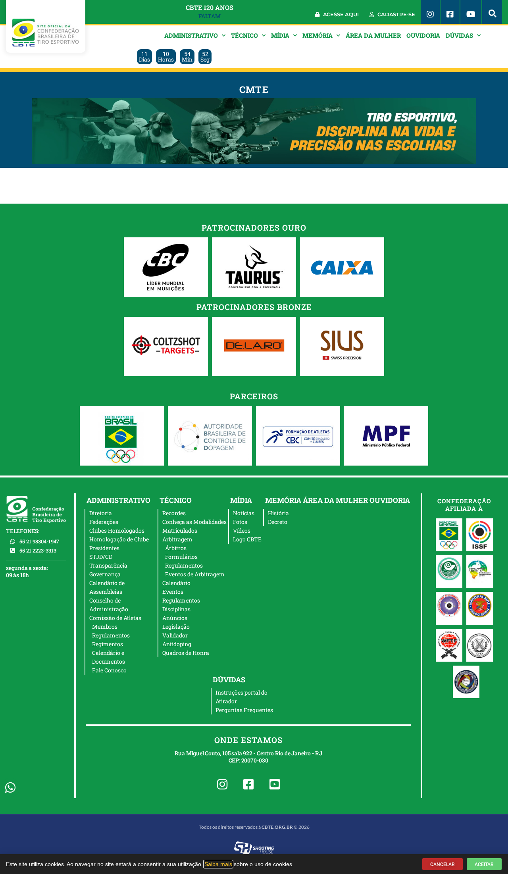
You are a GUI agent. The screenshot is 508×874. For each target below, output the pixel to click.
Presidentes (104, 548)
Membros (104, 626)
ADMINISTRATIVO (191, 35)
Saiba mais (218, 864)
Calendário (176, 583)
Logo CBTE (247, 539)
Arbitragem (177, 539)
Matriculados (179, 530)
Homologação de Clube (119, 539)
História (278, 513)
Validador (175, 635)
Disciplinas (176, 609)
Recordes (174, 513)
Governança (105, 574)
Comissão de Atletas (115, 618)
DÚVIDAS (459, 35)
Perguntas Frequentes (244, 710)
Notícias (243, 513)
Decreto (277, 522)
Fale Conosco (109, 670)
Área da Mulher (373, 35)
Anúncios (174, 618)
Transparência (108, 565)
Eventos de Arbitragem (195, 574)
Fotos (240, 522)
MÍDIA (280, 35)
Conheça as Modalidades (194, 522)
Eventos (172, 591)
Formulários (181, 556)
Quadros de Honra (185, 652)
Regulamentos (111, 635)
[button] (492, 12)
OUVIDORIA (423, 35)
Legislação (176, 626)
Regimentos (107, 644)
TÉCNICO (244, 35)
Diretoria (100, 513)
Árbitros (176, 548)
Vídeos (241, 530)
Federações (103, 522)
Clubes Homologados (116, 530)
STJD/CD (100, 556)
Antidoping (176, 644)
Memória (317, 35)
